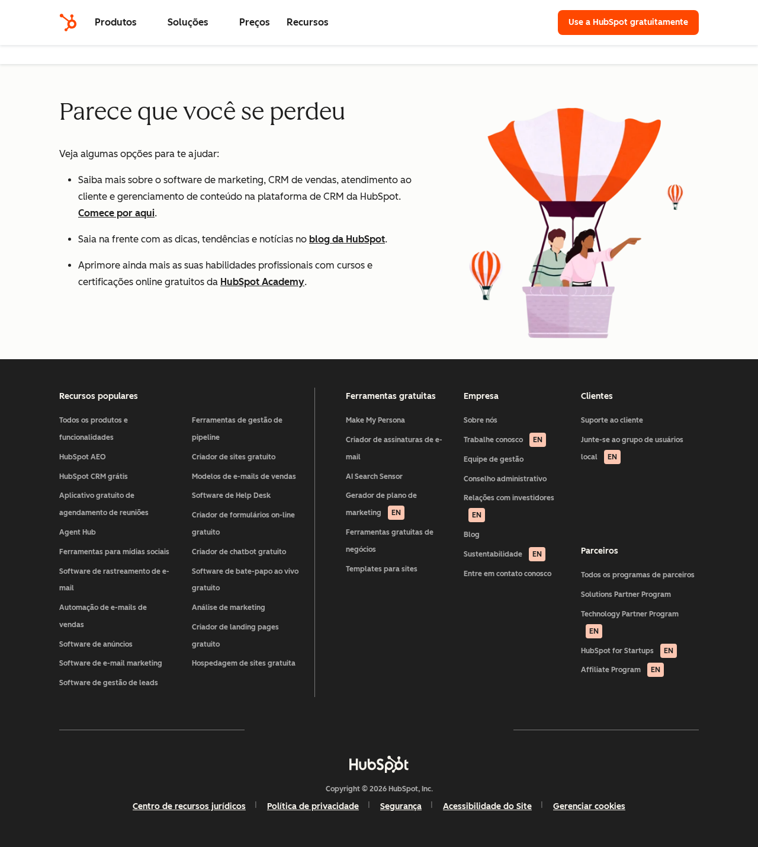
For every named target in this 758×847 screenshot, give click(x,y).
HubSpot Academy (262, 281)
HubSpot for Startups (627, 651)
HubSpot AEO (82, 457)
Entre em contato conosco (507, 574)
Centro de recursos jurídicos (189, 806)
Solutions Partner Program (626, 594)
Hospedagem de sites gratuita (244, 663)
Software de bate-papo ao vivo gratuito (245, 580)
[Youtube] (344, 729)
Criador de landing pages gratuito (235, 635)
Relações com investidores (509, 506)
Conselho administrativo (505, 479)
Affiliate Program (620, 670)
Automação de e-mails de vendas (103, 616)
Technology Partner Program (630, 622)
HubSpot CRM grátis (93, 476)
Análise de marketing (228, 607)
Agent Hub (77, 532)
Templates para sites (381, 569)
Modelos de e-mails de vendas (244, 476)
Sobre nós (480, 420)
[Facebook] (276, 729)
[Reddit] (447, 729)
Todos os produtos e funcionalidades (93, 429)
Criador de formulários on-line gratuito (243, 523)
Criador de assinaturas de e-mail (394, 448)
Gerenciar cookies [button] (589, 806)
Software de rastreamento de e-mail (114, 580)
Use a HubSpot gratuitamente (628, 22)
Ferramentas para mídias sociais (114, 552)
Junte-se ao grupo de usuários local (632, 448)
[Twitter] (379, 729)
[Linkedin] (413, 729)
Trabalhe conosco (503, 440)
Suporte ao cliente (612, 420)
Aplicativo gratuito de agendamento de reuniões (104, 504)
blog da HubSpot (347, 239)
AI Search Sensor (374, 476)
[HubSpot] (68, 22)
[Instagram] (310, 729)
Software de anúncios (96, 644)
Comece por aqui (116, 213)
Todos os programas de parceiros (638, 575)
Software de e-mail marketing (110, 663)
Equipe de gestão (493, 459)
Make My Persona (375, 420)
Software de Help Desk (231, 495)
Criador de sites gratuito (233, 457)
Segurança (401, 806)
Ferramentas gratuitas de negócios (389, 541)
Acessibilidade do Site (487, 806)
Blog (472, 534)
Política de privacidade (313, 806)
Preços (254, 22)
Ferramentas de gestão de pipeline (237, 429)
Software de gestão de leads (108, 683)
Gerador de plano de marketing (381, 504)
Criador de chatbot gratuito (239, 552)
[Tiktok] (482, 729)
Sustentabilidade (503, 554)
